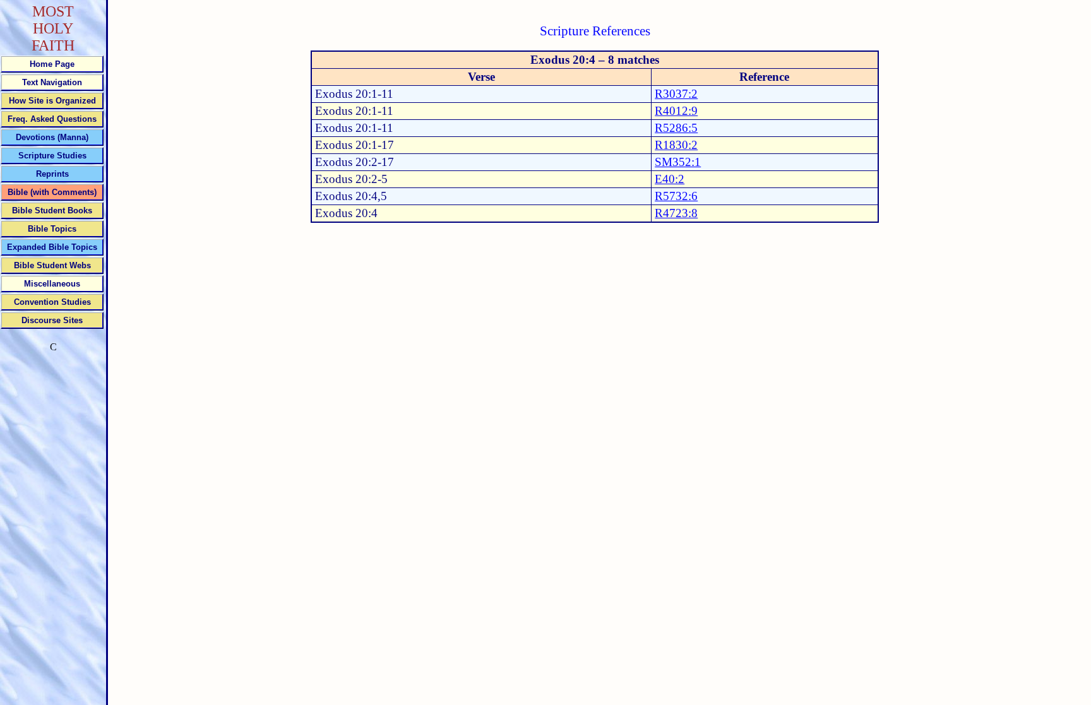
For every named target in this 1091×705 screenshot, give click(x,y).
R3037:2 (676, 93)
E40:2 (669, 179)
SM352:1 (678, 162)
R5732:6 (676, 196)
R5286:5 (676, 127)
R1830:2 (676, 144)
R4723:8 (676, 213)
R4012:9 (676, 110)
